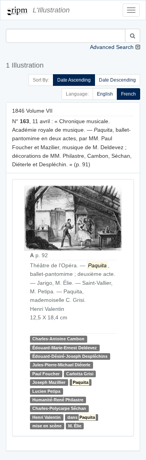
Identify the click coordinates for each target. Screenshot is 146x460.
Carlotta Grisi (79, 373)
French (128, 94)
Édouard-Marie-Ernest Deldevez (64, 347)
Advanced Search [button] (112, 47)
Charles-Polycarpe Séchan (59, 408)
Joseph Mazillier (48, 382)
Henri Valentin (46, 417)
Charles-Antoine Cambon (58, 338)
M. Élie (74, 425)
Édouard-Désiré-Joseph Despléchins (69, 356)
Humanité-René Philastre (57, 399)
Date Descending (117, 80)
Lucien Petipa (46, 391)
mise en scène (47, 425)
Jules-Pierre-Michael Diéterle (61, 365)
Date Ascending (74, 80)
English (105, 94)
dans (81, 417)
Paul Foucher (46, 373)
